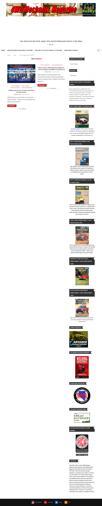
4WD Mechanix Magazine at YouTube (20, 50)
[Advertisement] (51, 28)
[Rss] (54, 44)
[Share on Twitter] (20, 109)
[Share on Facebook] (49, 88)
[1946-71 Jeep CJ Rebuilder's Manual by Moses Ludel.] (82, 148)
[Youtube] (49, 44)
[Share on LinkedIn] (54, 88)
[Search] (101, 50)
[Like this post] (17, 109)
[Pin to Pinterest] (22, 109)
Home (3, 50)
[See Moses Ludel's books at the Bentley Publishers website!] (82, 227)
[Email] (52, 44)
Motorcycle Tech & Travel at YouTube (48, 50)
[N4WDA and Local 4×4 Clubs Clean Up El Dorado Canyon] (21, 73)
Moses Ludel (18, 94)
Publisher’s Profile (71, 50)
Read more (11, 105)
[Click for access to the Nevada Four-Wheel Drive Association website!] (82, 388)
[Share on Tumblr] (25, 109)
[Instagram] (47, 44)
